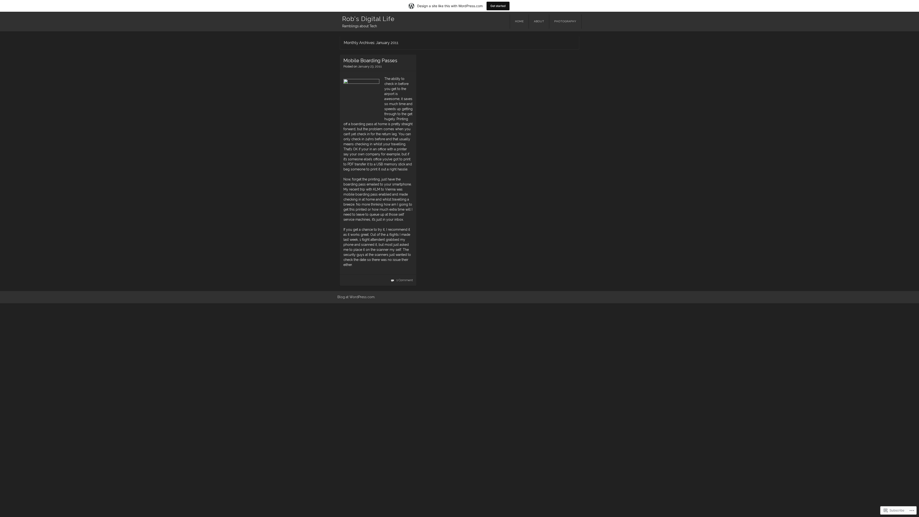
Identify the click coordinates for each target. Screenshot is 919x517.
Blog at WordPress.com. (356, 297)
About (539, 21)
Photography (565, 21)
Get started (498, 6)
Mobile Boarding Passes (370, 60)
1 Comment (404, 280)
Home (519, 21)
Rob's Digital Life (368, 18)
